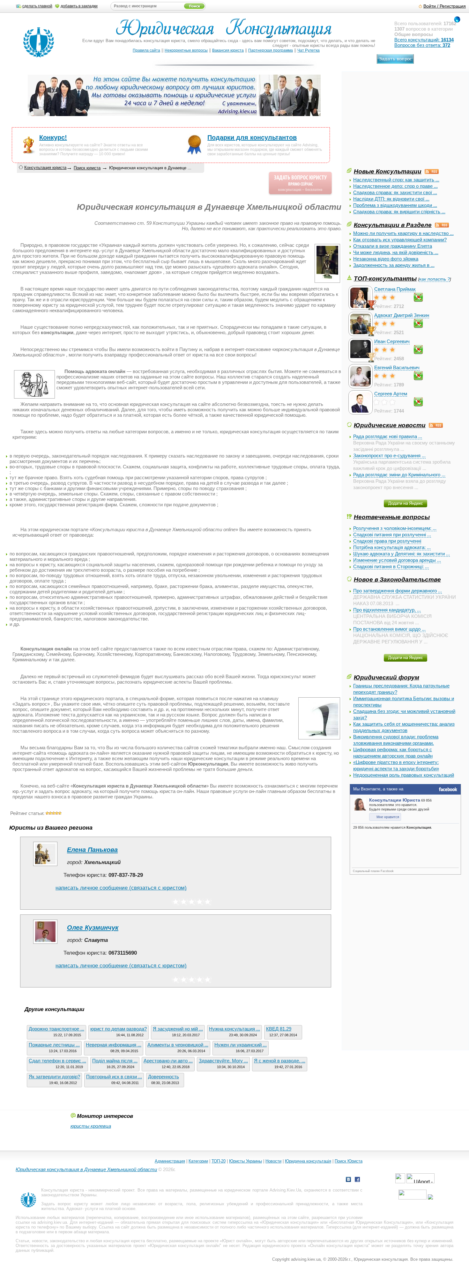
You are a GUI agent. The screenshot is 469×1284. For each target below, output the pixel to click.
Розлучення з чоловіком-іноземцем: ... (394, 528)
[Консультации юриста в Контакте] (348, 1180)
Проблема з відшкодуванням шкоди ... (395, 205)
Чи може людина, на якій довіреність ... (395, 252)
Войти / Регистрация (444, 6)
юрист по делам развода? (118, 1028)
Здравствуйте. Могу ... (223, 1060)
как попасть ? (434, 279)
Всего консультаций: (424, 39)
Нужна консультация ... (234, 1028)
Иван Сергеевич (392, 341)
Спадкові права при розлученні (387, 541)
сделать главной (37, 6)
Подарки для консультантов (252, 137)
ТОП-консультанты (385, 278)
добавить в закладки (79, 6)
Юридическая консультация (289, 1222)
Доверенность (163, 1076)
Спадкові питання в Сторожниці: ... (391, 566)
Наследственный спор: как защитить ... (396, 179)
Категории (198, 1161)
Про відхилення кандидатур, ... (387, 610)
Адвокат (74, 1208)
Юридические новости (390, 425)
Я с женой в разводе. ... (279, 1060)
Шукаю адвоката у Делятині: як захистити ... (401, 553)
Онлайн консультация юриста (339, 1245)
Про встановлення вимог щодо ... (389, 629)
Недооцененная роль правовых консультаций (403, 775)
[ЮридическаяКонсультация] (226, 31)
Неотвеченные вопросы (392, 516)
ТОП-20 (219, 1161)
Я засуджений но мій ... (178, 1028)
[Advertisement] (395, 122)
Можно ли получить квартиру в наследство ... (403, 233)
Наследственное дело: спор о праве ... (395, 186)
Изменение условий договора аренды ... (397, 560)
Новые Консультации (387, 171)
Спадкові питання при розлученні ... (392, 534)
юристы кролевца (91, 1126)
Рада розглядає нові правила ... (387, 436)
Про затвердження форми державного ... (397, 590)
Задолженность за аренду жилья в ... (394, 265)
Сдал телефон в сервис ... (57, 1060)
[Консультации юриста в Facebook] (357, 1180)
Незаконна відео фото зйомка (385, 258)
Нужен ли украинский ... (240, 1044)
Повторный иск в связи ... (114, 1076)
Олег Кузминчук (92, 927)
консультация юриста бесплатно (134, 1240)
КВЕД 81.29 (278, 1028)
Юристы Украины (245, 1161)
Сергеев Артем (390, 393)
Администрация (170, 1161)
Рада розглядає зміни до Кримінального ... (399, 474)
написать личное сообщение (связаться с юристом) (121, 888)
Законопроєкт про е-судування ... (389, 455)
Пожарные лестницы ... (54, 1044)
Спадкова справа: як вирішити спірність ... (399, 211)
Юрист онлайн (236, 1240)
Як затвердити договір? (54, 1076)
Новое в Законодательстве (397, 579)
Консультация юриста (45, 167)
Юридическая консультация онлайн (185, 1245)
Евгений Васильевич (397, 367)
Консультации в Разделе (393, 224)
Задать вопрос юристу (64, 1203)
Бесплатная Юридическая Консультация (371, 1222)
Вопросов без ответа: (422, 45)
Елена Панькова (92, 849)
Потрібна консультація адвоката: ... (392, 547)
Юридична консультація (308, 1161)
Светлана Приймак (395, 289)
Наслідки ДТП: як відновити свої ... (391, 199)
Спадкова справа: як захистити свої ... (395, 192)
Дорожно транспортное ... (56, 1028)
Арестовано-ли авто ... (168, 1060)
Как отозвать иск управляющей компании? (400, 239)
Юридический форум (386, 677)
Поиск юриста (87, 167)
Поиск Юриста (348, 1161)
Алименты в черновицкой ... (177, 1044)
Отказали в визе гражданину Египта (392, 246)
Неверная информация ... (113, 1044)
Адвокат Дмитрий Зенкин (401, 315)
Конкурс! (53, 137)
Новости (273, 1161)
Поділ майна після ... (115, 1060)
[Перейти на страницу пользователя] (45, 866)
